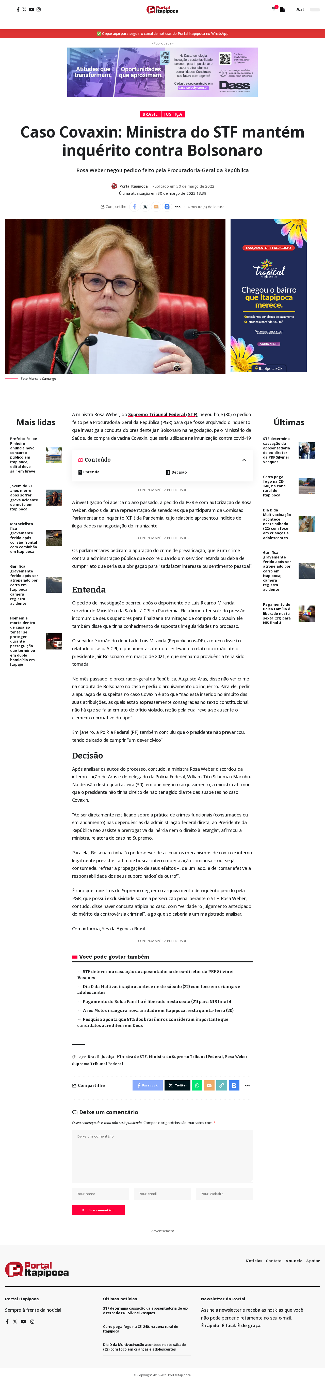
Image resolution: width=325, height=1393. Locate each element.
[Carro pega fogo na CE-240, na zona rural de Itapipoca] (307, 486)
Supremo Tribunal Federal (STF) (162, 414)
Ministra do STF (132, 1057)
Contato (274, 1261)
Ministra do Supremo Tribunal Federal (186, 1057)
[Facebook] (18, 9)
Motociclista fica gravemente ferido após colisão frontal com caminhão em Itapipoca (23, 537)
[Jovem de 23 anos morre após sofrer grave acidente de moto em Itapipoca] (54, 498)
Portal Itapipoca (134, 186)
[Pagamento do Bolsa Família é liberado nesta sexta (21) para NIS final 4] (307, 613)
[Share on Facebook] (134, 207)
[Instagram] (38, 9)
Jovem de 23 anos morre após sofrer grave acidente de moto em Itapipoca (24, 497)
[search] (289, 9)
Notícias (254, 1261)
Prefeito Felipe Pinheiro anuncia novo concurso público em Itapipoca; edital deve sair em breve (23, 454)
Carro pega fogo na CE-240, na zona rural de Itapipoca (274, 486)
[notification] (282, 9)
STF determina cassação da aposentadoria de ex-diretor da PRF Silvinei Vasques (276, 450)
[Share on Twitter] (145, 207)
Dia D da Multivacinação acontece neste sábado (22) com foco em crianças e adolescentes (277, 524)
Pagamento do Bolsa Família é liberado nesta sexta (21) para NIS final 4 (157, 1001)
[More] (178, 207)
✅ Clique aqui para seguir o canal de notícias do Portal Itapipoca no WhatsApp (163, 33)
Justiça (173, 114)
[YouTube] (31, 9)
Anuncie (293, 1261)
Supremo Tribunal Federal (97, 1064)
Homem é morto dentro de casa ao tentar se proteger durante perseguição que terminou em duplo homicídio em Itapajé (22, 641)
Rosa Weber (236, 1057)
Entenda (91, 472)
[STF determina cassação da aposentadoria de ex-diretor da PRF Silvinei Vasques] (307, 450)
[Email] (156, 207)
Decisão (179, 472)
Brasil (150, 114)
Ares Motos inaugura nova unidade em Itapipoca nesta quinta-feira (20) (158, 1010)
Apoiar (313, 1261)
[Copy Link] (221, 1085)
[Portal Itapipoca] (162, 9)
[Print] (167, 207)
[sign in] (9, 9)
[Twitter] (24, 9)
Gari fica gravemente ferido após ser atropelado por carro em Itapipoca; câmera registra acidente (24, 585)
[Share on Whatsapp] (197, 1085)
